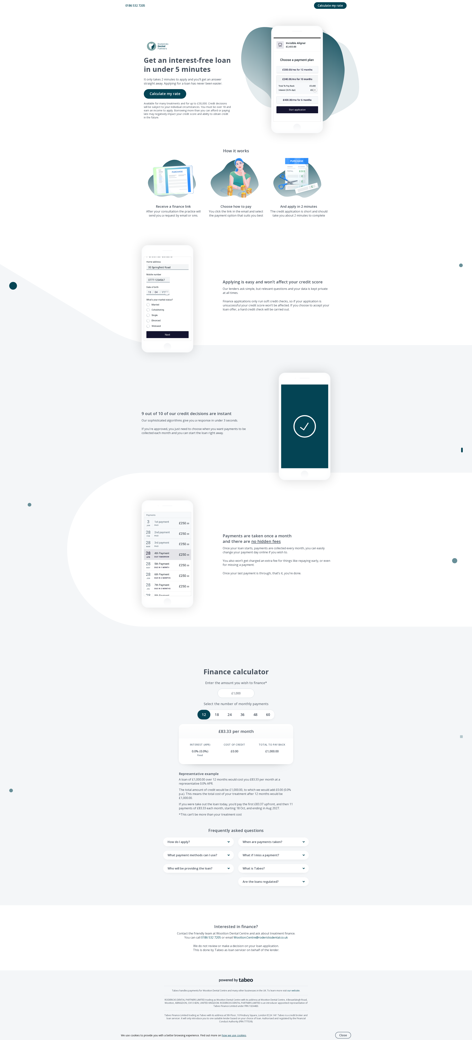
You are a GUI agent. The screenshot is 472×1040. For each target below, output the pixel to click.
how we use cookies (234, 1035)
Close (343, 1035)
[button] (304, 426)
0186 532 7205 (135, 5)
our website (293, 990)
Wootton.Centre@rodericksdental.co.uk (261, 937)
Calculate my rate (330, 5)
